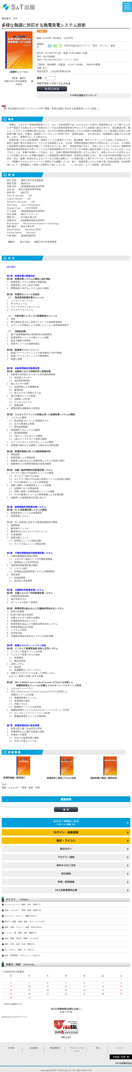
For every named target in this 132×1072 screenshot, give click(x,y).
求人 (98, 1048)
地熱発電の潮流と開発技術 (103, 778)
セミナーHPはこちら (66, 822)
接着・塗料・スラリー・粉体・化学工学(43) (23, 927)
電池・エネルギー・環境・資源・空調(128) (23, 910)
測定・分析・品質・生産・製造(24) (20, 944)
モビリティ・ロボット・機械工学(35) (20, 916)
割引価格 (66, 873)
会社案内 (34, 1048)
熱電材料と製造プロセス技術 (61, 778)
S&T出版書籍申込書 (66, 890)
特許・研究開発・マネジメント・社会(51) (22, 955)
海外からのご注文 (66, 865)
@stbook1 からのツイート (15, 1017)
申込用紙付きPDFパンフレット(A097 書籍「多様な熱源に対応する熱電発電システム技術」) (53, 108)
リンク (120, 1048)
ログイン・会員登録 (66, 832)
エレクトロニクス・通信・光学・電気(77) (22, 904)
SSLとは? (66, 1037)
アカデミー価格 (66, 857)
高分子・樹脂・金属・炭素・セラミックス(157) (25, 921)
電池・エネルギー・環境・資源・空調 (21, 787)
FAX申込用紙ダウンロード (83, 95)
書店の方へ (66, 848)
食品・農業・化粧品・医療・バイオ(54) (21, 938)
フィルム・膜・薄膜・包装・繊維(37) (20, 933)
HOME (11, 1048)
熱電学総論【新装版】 (14, 778)
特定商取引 (55, 1048)
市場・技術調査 (66, 881)
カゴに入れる (52, 88)
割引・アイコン (66, 840)
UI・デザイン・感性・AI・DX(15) (19, 950)
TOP (4, 784)
